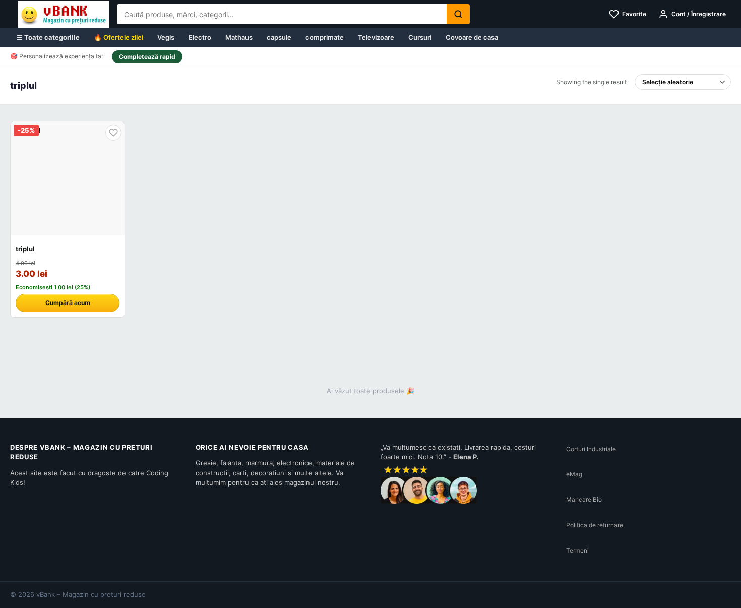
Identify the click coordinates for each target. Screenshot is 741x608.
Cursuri (419, 37)
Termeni (577, 550)
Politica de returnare (594, 525)
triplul (25, 249)
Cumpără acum (67, 303)
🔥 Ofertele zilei (118, 37)
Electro (200, 37)
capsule (279, 37)
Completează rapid (147, 56)
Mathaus (239, 37)
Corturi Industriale (591, 449)
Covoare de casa (472, 37)
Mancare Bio (584, 499)
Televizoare (376, 37)
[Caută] (458, 14)
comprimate (324, 37)
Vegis (165, 37)
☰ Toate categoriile (48, 37)
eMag (574, 474)
